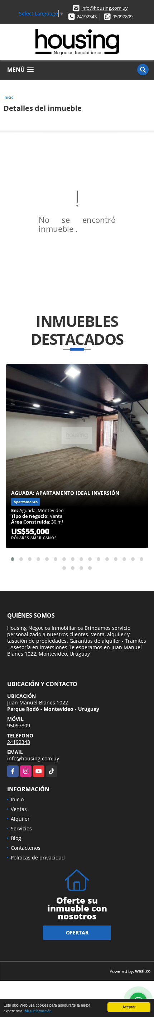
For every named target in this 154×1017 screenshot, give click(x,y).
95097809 (122, 16)
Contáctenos (25, 847)
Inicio (9, 97)
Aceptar (128, 1006)
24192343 (87, 16)
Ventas (19, 809)
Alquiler (20, 818)
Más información (38, 1010)
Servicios (21, 828)
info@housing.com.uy (104, 8)
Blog (16, 838)
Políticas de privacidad (38, 857)
